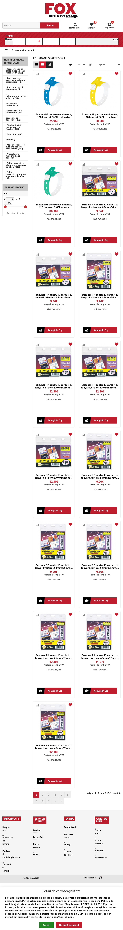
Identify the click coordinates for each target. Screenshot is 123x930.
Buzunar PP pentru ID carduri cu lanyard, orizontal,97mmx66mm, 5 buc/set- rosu (54, 476)
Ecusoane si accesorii (23, 50)
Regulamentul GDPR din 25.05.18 (85, 904)
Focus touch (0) (14, 134)
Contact (37, 830)
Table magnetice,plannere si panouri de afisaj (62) (16, 175)
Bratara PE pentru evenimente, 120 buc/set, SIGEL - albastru (54, 115)
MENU (11, 36)
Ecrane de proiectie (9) (12, 104)
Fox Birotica (12, 897)
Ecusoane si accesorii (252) (13, 119)
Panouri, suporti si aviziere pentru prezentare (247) (15, 146)
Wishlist (99, 850)
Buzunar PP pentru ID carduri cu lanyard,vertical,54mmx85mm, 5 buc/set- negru (54, 566)
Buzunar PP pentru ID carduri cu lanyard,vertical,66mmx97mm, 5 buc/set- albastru (54, 656)
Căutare (49, 25)
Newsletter (101, 857)
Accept (46, 924)
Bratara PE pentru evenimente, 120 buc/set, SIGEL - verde (54, 205)
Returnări (38, 837)
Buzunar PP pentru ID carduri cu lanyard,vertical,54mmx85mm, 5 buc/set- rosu (100, 566)
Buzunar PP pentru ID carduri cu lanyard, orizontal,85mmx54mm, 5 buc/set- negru (54, 296)
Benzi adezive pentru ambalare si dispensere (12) (15, 80)
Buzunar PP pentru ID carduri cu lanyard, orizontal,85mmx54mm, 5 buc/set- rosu (100, 296)
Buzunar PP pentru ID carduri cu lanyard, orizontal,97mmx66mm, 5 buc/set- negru (100, 386)
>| (61, 801)
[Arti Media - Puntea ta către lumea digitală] (100, 878)
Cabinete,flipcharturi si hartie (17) (16, 97)
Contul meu (66, 916)
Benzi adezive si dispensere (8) (14, 88)
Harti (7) (11, 139)
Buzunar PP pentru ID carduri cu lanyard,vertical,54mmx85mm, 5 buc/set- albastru (100, 476)
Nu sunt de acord (69, 924)
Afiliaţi (67, 844)
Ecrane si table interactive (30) (14, 111)
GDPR (81, 913)
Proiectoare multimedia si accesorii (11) (13, 156)
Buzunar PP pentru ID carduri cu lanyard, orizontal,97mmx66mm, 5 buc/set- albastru (54, 386)
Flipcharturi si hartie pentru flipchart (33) (13, 127)
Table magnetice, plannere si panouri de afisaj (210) (16, 165)
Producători (70, 827)
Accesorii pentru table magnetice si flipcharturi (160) (15, 71)
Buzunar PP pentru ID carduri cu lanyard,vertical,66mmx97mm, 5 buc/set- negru (100, 656)
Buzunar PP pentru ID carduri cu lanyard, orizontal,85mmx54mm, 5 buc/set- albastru (100, 205)
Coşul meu (109, 25)
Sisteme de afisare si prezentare (14, 61)
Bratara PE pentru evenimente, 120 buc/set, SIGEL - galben (100, 115)
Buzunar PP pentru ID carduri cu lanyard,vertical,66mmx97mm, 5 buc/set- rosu (54, 746)
